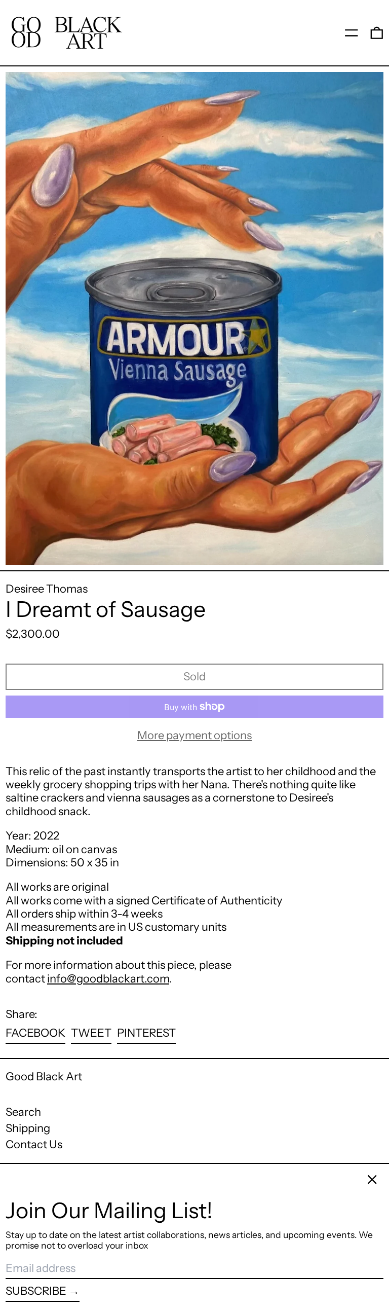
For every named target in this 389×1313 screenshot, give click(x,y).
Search (23, 1112)
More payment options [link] (194, 735)
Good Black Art (44, 1076)
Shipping (28, 1128)
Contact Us (34, 1144)
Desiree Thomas (47, 589)
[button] (377, 32)
